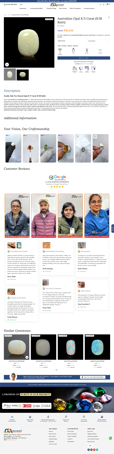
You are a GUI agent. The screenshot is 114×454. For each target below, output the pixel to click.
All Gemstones (70, 441)
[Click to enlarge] (7, 65)
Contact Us (69, 439)
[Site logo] (57, 4)
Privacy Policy (70, 431)
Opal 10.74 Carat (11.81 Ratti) (43, 361)
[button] (17, 216)
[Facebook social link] (88, 450)
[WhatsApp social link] (97, 450)
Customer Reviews (53, 439)
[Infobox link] (12, 419)
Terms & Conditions (71, 436)
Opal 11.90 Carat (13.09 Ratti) (16, 361)
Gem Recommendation (92, 436)
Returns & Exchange (71, 434)
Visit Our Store (52, 436)
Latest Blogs (51, 441)
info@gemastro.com (12, 440)
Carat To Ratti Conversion (93, 439)
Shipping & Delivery (91, 434)
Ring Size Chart (91, 441)
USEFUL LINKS (91, 429)
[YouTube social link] (94, 450)
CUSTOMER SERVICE (72, 429)
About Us (51, 431)
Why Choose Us (52, 434)
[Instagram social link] (91, 450)
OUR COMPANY (53, 429)
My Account (90, 431)
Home (5, 15)
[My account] (103, 4)
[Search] (100, 4)
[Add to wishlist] (109, 17)
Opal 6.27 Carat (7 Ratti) (70, 361)
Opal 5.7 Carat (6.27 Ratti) (97, 361)
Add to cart (84, 58)
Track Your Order (53, 444)
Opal (9, 15)
